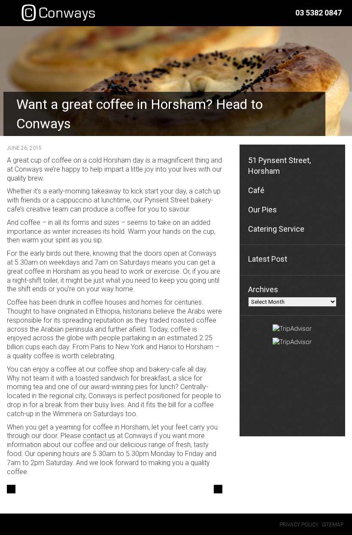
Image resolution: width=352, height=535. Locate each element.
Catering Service (276, 228)
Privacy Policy (299, 525)
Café (256, 190)
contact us (99, 436)
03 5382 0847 (318, 12)
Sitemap (332, 525)
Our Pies (262, 209)
